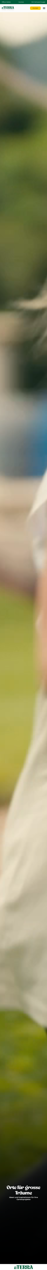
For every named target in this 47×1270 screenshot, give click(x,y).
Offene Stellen (6, 2)
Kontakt (35, 8)
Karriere (21, 2)
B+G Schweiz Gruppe (38, 2)
